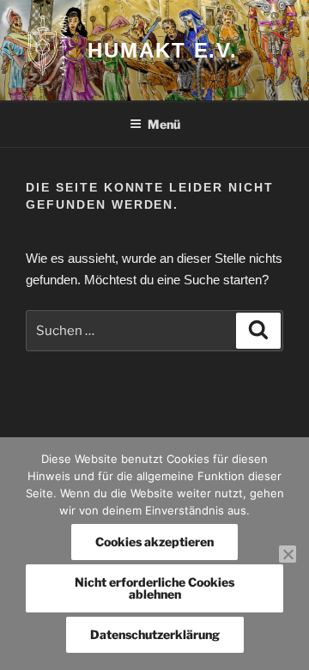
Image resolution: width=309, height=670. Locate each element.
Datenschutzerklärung (155, 634)
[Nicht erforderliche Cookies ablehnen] (287, 554)
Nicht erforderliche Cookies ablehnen (154, 588)
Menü (164, 124)
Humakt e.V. (163, 50)
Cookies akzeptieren (154, 541)
